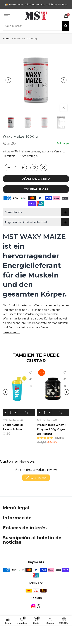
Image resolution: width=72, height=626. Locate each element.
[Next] (63, 80)
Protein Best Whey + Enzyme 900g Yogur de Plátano (51, 429)
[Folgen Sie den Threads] (39, 606)
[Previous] (8, 80)
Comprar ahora (36, 189)
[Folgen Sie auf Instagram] (33, 606)
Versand (59, 151)
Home (6, 38)
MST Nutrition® (13, 420)
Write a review (36, 477)
